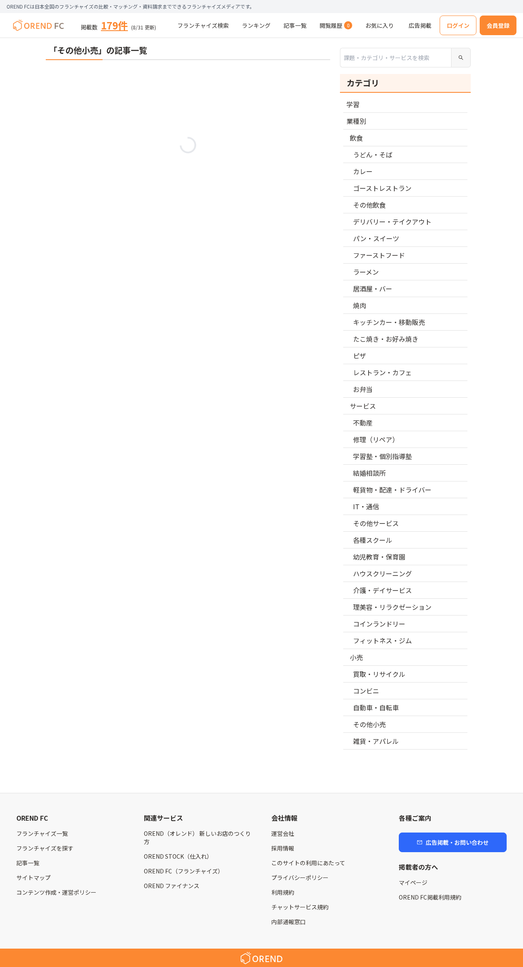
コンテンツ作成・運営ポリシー (56, 892)
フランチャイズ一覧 (42, 833)
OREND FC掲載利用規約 (430, 897)
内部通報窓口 (288, 922)
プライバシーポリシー (300, 877)
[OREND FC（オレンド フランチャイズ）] (38, 25)
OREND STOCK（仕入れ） (178, 856)
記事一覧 (27, 863)
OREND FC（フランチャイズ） (184, 871)
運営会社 (282, 833)
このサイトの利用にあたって (308, 863)
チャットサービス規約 (300, 907)
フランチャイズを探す (45, 848)
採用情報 (282, 848)
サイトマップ (33, 877)
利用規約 (282, 892)
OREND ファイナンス (171, 886)
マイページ (413, 882)
